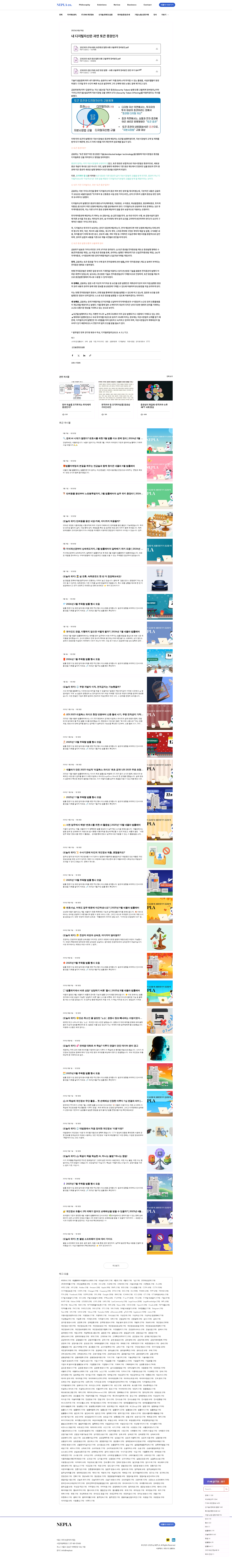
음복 (77, 1497)
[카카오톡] (168, 1540)
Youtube (103, 1312)
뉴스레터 (114, 1371)
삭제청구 (164, 1431)
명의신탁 (147, 1392)
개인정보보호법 (135, 1326)
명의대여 (135, 1392)
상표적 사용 (147, 1438)
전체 (60, 15)
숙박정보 (160, 1452)
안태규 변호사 (123, 1462)
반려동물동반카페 (151, 1403)
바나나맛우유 (68, 1403)
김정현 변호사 (101, 1368)
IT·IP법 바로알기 (151, 1298)
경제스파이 (67, 1336)
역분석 (105, 1473)
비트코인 (83, 1427)
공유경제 (130, 1340)
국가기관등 (158, 1347)
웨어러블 (66, 1490)
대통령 (150, 1375)
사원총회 (100, 1431)
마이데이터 (125, 1389)
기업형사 (107, 1364)
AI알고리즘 (136, 1284)
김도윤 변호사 (69, 1368)
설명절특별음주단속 (144, 1445)
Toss (64, 1312)
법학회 (111, 1413)
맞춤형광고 (149, 1389)
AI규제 (111, 1284)
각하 (114, 1319)
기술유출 (148, 1357)
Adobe (83, 1287)
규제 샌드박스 (68, 1354)
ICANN (128, 1294)
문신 (133, 1396)
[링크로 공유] (90, 355)
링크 (113, 1389)
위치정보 (151, 1490)
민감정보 (91, 1399)
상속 (122, 1434)
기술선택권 (134, 1357)
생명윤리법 (105, 1441)
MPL (165, 1301)
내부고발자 (133, 1368)
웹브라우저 (79, 1490)
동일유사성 (78, 1382)
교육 (120, 1347)
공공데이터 (67, 1340)
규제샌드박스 (84, 1354)
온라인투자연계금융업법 (97, 1483)
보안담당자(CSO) (93, 1417)
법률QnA (66, 1410)
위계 (128, 1490)
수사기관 (126, 1452)
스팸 (160, 1455)
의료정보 (158, 1497)
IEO (82, 1298)
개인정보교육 (84, 1326)
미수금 (65, 1399)
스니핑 (77, 1455)
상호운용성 (79, 1441)
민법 (101, 1399)
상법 (113, 1434)
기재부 (119, 1364)
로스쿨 (137, 1385)
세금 (65, 1448)
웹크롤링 (117, 1490)
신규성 (91, 1459)
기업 (98, 1361)
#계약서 (66, 1280)
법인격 (78, 1413)
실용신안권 (143, 1459)
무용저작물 (92, 1396)
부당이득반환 (99, 1420)
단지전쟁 (66, 1375)
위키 (161, 1490)
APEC (65, 1287)
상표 (77, 1438)
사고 (107, 1427)
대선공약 (123, 1375)
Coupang (105, 1291)
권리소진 (142, 1350)
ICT (147, 1294)
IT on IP (128, 1298)
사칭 (125, 1431)
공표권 (88, 1343)
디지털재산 (122, 342)
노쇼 (103, 1371)
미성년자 (158, 1396)
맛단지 (137, 1389)
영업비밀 (132, 1476)
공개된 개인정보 (153, 1336)
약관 (102, 1466)
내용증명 (146, 1368)
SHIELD (86, 1308)
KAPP (65, 1301)
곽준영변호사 (152, 1343)
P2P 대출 (164, 1305)
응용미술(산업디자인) (131, 1497)
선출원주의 (117, 1445)
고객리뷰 (105, 1336)
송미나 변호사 (112, 1452)
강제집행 (93, 1322)
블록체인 (98, 1424)
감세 (157, 1319)
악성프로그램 (94, 1462)
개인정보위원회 (83, 1329)
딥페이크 (82, 1385)
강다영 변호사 (140, 342)
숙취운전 (66, 1455)
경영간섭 (141, 1333)
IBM (118, 1294)
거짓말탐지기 (120, 1329)
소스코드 (67, 1452)
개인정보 (162, 1322)
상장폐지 (66, 1438)
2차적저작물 (68, 1284)
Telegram (157, 1308)
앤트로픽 (66, 1466)
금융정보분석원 (98, 1357)
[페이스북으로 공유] (72, 355)
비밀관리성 (112, 1424)
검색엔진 (67, 1333)
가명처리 (101, 1315)
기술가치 (121, 1357)
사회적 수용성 (149, 1431)
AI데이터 (122, 1284)
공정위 (65, 1343)
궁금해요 (101, 1350)
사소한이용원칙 (86, 1431)
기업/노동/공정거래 (142, 15)
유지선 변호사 (144, 1494)
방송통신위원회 (97, 1406)
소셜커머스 (130, 1448)
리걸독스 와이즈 (69, 1389)
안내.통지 (109, 1462)
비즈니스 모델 (68, 1427)
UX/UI (82, 1312)
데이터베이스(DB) (98, 1378)
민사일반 (146, 1399)
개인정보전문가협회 (102, 1329)
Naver (121, 1305)
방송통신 (82, 1406)
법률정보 (131, 1410)
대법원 (101, 1375)
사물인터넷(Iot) (69, 1431)
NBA (82, 1305)
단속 (163, 1371)
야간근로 (91, 1466)
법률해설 (155, 1410)
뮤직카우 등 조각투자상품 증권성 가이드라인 (116, 405)
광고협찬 (94, 1347)
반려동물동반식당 (132, 1403)
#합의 (118, 1280)
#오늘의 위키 (105, 1280)
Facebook (76, 1294)
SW (115, 1308)
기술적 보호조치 (69, 1361)
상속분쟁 (143, 1434)
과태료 (125, 1343)
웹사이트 (93, 1490)
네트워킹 (159, 1368)
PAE (76, 1308)
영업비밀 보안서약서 (149, 1476)
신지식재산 (128, 1459)
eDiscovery (116, 1312)
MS (64, 1305)
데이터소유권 (131, 1378)
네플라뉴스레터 (80, 1371)
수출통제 (147, 1452)
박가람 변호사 (98, 1403)
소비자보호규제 (114, 1448)
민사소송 (120, 1399)
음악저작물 (88, 1497)
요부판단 (158, 1483)
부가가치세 (67, 1420)
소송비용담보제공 (155, 1448)
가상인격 (125, 1315)
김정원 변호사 (85, 1368)
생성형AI (118, 1441)
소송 (141, 1448)
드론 (89, 1382)
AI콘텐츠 (149, 1284)
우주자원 (105, 1487)
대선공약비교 (137, 1375)
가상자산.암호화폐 (154, 1315)
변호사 (136, 1413)
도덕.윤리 (160, 1378)
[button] (117, 4)
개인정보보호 (100, 1326)
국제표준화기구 (86, 1350)
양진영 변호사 (141, 1466)
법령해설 (158, 1406)
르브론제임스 (150, 1385)
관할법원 (66, 1347)
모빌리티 (66, 1396)
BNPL (116, 1287)
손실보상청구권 (82, 1452)
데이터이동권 (146, 1378)
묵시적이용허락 (120, 1396)
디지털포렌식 (68, 1385)
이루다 (90, 1501)
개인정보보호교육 (117, 1326)
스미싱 (88, 1455)
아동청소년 (67, 1462)
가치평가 (103, 1319)
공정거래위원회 (158, 1340)
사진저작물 (114, 1431)
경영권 (152, 1333)
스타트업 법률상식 (77, 342)
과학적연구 (137, 1343)
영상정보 (100, 1476)
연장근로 (66, 1476)
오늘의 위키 (83, 1480)
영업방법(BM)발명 (116, 1476)
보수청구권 (67, 1417)
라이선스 (95, 1385)
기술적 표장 (86, 1361)
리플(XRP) (102, 1389)
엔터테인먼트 (84, 1473)
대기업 (90, 1375)
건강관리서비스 (136, 1329)
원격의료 (133, 1487)
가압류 (80, 1319)
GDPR (88, 1294)
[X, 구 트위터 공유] (78, 355)
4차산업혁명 (83, 1284)
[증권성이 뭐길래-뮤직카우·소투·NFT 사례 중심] (155, 390)
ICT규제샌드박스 (160, 1294)
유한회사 (66, 1497)
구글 (129, 1347)
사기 (116, 1427)
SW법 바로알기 (128, 1308)
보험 (129, 1417)
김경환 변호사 (147, 1364)
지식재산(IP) (71, 15)
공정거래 (143, 1340)
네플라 (66, 1371)
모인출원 (78, 1396)
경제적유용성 (82, 1336)
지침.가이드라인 (98, 342)
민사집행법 (160, 1399)
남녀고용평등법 (118, 1368)
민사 (155, 15)
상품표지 (66, 1441)
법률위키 (118, 1410)
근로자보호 (114, 1354)
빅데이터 (96, 1427)
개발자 (139, 1322)
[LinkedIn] (173, 1540)
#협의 (128, 1280)
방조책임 (112, 1406)
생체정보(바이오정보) (136, 1441)
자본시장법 (130, 342)
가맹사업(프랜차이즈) (71, 1315)
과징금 (114, 1343)
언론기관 (81, 1469)
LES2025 (87, 1301)
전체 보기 (170, 376)
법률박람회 (93, 1410)
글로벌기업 (128, 1354)
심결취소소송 (157, 1459)
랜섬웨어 (107, 1385)
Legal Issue (135, 1301)
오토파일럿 (128, 1480)
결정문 (105, 1333)
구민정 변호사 (142, 1347)
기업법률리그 (124, 1361)
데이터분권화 (115, 1378)
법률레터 (79, 1410)
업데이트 (127, 1469)
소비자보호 (98, 1448)
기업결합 (110, 1361)
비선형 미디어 (141, 1424)
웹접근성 (105, 1490)
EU (134, 1291)
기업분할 (150, 1361)
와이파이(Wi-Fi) (130, 1483)
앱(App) (78, 1466)
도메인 (65, 1382)
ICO (138, 1294)
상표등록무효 (106, 1438)
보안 (79, 1417)
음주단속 (102, 1497)
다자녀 (125, 1371)
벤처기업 (124, 1413)
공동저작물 (94, 1340)
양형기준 (155, 1466)
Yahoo (92, 1312)
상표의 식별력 (132, 1438)
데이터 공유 (67, 1378)
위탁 (65, 1494)
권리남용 (113, 1350)
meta (152, 1312)
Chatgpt (93, 1291)
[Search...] (226, 1489)
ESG (125, 1291)
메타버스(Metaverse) (97, 1392)
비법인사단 (126, 1424)
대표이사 (161, 1375)
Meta (73, 1305)
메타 (82, 1392)
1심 (136, 1280)
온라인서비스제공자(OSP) (73, 1483)
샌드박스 (92, 1441)
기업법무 (138, 1361)
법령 (146, 1406)
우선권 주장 (80, 1487)
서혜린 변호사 (68, 1445)
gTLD (128, 1312)
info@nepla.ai (67, 1550)
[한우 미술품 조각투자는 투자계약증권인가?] (76, 390)
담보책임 (78, 1375)
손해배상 (97, 1452)
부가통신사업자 (83, 1420)
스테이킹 (149, 1455)
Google (108, 1294)
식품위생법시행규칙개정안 (73, 1459)
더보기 (164, 15)
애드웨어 (163, 1462)
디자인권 (100, 1382)
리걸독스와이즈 (87, 1389)
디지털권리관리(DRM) (117, 1382)
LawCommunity (119, 1301)
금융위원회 (113, 342)
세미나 (75, 1448)
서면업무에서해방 (156, 1441)
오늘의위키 (98, 1480)
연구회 (164, 1473)
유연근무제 (116, 1494)
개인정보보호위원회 (155, 1326)
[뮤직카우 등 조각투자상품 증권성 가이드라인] (116, 390)
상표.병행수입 (90, 1438)
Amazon (95, 1287)
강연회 (81, 1322)
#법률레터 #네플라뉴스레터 (84, 1280)
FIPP (153, 1291)
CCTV (157, 1287)
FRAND (164, 1291)
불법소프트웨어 (69, 1424)
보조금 (107, 1417)
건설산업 (151, 1329)
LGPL (97, 1301)
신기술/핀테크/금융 (106, 15)
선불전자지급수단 (86, 1445)
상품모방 (161, 1438)
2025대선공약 (148, 1280)
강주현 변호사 (107, 1322)
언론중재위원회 (96, 1469)
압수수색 (150, 1462)
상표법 (119, 1438)
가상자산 (137, 1315)
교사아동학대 (108, 1347)
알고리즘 (138, 1462)
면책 (112, 1392)
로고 (118, 1385)
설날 (129, 1445)
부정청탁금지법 (150, 1420)
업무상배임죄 (154, 1469)
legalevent (140, 1312)
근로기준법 (99, 1354)
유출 (157, 1494)
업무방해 (139, 1469)
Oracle (153, 1305)
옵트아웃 (115, 1483)
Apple (105, 1287)
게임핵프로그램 (92, 1333)
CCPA (147, 1287)
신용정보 (114, 1459)
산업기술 (67, 1434)
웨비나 (161, 1487)
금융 (90, 342)
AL (159, 1284)
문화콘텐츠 (145, 1396)
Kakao (75, 1301)
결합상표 (117, 1333)
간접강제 (124, 1319)
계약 (95, 1336)
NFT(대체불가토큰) (97, 1305)
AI (94, 1284)
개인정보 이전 (68, 1326)
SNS (96, 1308)
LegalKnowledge (151, 1301)
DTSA (116, 1291)
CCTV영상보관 (68, 1291)
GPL (97, 1294)
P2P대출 (66, 1308)
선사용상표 (103, 1445)
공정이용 (77, 1343)
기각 (110, 1357)
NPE (111, 1305)
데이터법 (81, 1378)
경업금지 (129, 1333)
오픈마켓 (141, 1480)
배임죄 (123, 1406)
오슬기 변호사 (112, 1480)
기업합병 (95, 1364)
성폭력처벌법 (162, 1445)
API (74, 1287)
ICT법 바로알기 (69, 1298)
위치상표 (139, 1490)
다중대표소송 (139, 1371)
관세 (164, 1343)
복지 (162, 1417)
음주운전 (114, 1497)
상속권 (132, 1434)
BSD (124, 1287)
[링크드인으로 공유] (84, 355)
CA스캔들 (135, 1287)
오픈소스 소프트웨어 (159, 1480)
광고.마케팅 (80, 1347)
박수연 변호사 (115, 1403)
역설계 (116, 1473)
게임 (78, 1333)
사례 (125, 1427)
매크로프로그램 (69, 1392)
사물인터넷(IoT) (151, 1427)
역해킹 (126, 1473)
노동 (94, 1371)
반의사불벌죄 (68, 1406)
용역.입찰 (66, 1487)
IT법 (166, 1298)
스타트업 (100, 1455)
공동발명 (81, 1340)
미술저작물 (78, 1399)
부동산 (112, 1420)
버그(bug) (135, 1406)
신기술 (102, 1459)
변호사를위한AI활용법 (152, 1413)
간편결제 (136, 1319)
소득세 (85, 1448)
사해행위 (135, 1431)
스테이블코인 (136, 1455)
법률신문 (106, 1410)
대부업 (111, 1375)
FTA (64, 1294)
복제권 (152, 1417)
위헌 (74, 1494)
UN (73, 1312)
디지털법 (135, 1382)
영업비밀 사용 (68, 1480)
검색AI (162, 1329)
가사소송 (113, 1315)
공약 (105, 1340)
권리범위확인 (127, 1350)
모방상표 (160, 1392)
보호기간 (140, 1417)
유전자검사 (129, 1494)
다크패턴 (152, 1371)
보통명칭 (119, 1417)
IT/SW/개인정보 (87, 15)
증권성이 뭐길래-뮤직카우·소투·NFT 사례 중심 (154, 405)
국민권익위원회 (69, 1350)
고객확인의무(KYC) (121, 1336)
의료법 (147, 1497)
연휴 (77, 1476)
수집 (137, 1452)
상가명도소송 (101, 1434)
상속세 (155, 1434)
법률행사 (67, 1413)
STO (148, 342)
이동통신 (78, 1501)
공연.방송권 (117, 1340)
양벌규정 (126, 1466)
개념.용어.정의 (124, 1322)
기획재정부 (131, 1364)
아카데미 (80, 1462)
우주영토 (93, 1487)
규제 (86, 342)
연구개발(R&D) (140, 1473)
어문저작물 (67, 1469)
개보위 (150, 1322)
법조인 (100, 1413)
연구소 (153, 1473)
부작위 (122, 1420)
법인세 (89, 1413)
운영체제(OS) (120, 1487)
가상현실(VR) (68, 1319)
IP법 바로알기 (95, 1298)
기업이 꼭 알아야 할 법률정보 (74, 1364)
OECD (131, 1305)
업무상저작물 (68, 1473)
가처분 (92, 1319)
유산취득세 (86, 1494)
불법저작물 (84, 1424)
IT (117, 1298)
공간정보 (137, 1336)
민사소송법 (134, 1399)
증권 (106, 342)
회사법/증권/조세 (123, 15)
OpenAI (142, 1305)
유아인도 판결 (101, 1494)
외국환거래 (145, 1483)
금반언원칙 (142, 1354)
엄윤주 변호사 (112, 1469)
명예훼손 (123, 1392)
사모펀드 (136, 1427)
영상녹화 (87, 1476)
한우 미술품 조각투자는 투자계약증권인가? (76, 405)
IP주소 (108, 1298)
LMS (106, 1301)
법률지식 (143, 1410)
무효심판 (105, 1396)
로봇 (126, 1385)
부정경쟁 (135, 1420)
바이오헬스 (83, 1403)
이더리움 (66, 1501)
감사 (148, 1319)
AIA (102, 1284)
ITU (138, 1298)
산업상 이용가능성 (83, 1434)
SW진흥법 (144, 1308)
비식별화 (156, 1424)
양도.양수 (114, 1466)
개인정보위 (67, 1329)
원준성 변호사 (148, 1487)
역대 (96, 1473)
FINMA (144, 1291)
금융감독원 (67, 1357)
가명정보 (88, 1315)
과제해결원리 (101, 1343)
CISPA (82, 1291)
